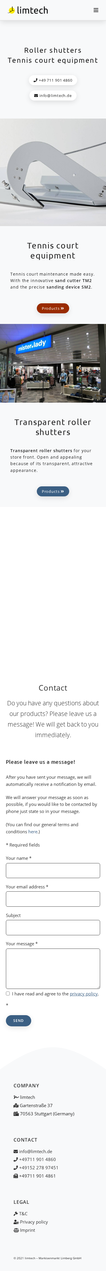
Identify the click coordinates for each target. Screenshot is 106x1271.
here (32, 831)
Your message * (22, 943)
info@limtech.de (55, 95)
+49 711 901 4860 (55, 80)
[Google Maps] (53, 586)
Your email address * (27, 887)
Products (51, 308)
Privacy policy (33, 1222)
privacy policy (84, 994)
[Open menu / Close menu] (93, 10)
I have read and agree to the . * (52, 999)
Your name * (19, 858)
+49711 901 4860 (37, 1159)
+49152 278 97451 (38, 1167)
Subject (13, 915)
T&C (22, 1213)
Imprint (27, 1230)
